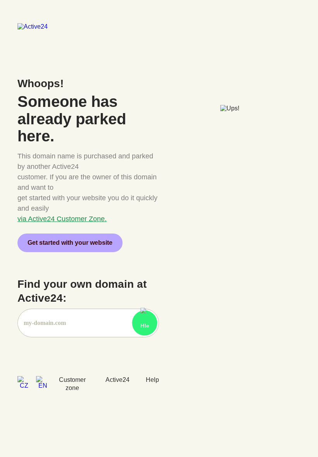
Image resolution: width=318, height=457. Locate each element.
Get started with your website (70, 242)
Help (152, 379)
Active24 (117, 379)
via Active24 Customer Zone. (62, 219)
